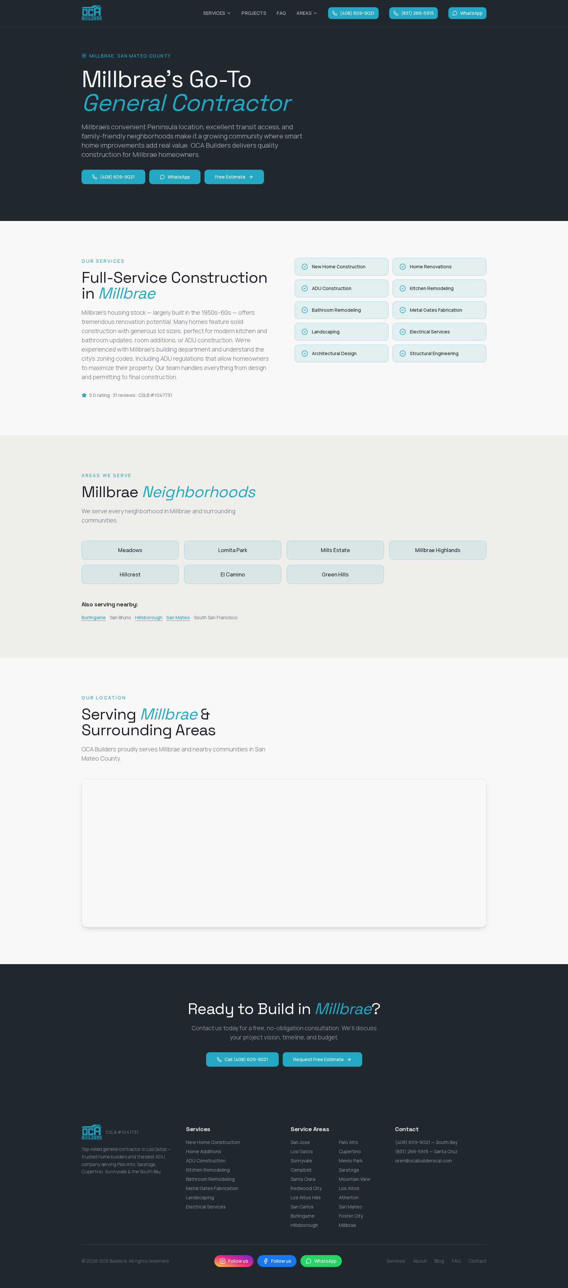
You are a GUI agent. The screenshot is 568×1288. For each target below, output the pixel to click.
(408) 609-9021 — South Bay (426, 1142)
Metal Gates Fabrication (212, 1188)
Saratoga (349, 1170)
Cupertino (350, 1151)
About (420, 1261)
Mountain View (354, 1179)
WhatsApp (471, 13)
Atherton (349, 1197)
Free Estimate (230, 177)
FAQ (281, 13)
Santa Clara (303, 1179)
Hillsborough (148, 617)
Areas (304, 13)
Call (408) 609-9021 (246, 1059)
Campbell (301, 1170)
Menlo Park (351, 1160)
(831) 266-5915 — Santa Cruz (426, 1151)
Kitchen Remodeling (208, 1170)
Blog (439, 1261)
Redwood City (306, 1188)
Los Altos (349, 1188)
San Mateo (178, 617)
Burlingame (94, 617)
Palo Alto (348, 1142)
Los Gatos (302, 1151)
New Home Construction (213, 1142)
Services (214, 13)
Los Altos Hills (306, 1197)
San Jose (300, 1142)
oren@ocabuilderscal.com (423, 1160)
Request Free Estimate (318, 1059)
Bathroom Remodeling (210, 1179)
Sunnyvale (301, 1160)
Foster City (351, 1216)
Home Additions (203, 1151)
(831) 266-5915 (417, 13)
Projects (254, 13)
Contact (477, 1261)
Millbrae (347, 1225)
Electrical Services (206, 1206)
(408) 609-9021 (357, 13)
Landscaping (200, 1197)
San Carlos (302, 1206)
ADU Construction (205, 1160)
